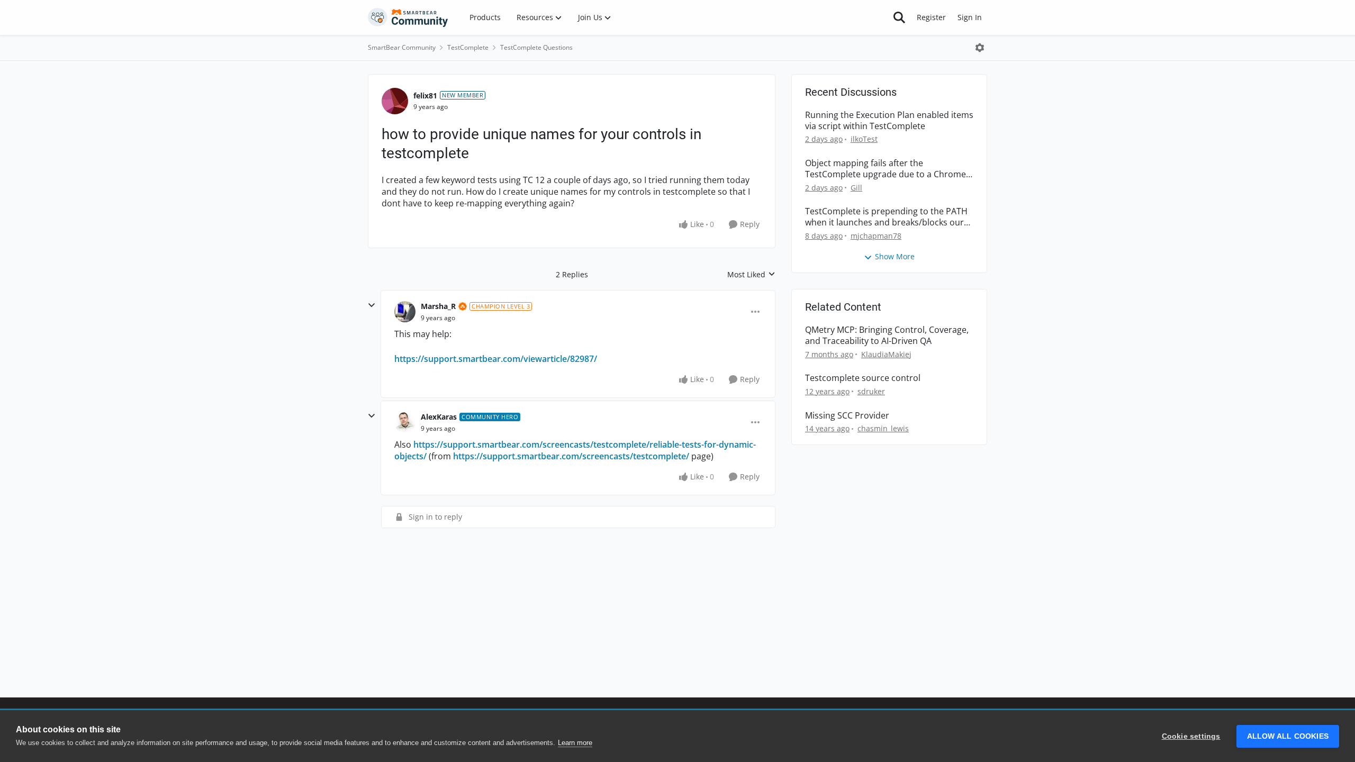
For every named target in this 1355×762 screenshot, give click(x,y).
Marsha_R (438, 306)
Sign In (969, 17)
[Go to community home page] (408, 17)
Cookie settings (1191, 736)
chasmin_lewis (883, 428)
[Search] (899, 17)
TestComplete (468, 47)
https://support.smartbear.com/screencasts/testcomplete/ (571, 456)
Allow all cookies (1288, 736)
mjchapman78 (876, 236)
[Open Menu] (979, 47)
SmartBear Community (402, 47)
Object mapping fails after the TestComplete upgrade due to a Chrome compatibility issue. (885, 169)
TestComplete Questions (536, 47)
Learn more (575, 743)
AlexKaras (439, 417)
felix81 (425, 95)
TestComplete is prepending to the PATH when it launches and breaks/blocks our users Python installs (886, 217)
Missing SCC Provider (847, 415)
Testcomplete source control (862, 378)
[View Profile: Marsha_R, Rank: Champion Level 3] (404, 311)
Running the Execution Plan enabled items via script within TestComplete (889, 121)
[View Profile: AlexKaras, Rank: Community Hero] (404, 422)
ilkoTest (864, 139)
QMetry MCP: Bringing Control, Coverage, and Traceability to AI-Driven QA (887, 335)
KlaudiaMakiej (886, 354)
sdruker (871, 391)
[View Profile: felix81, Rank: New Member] (395, 101)
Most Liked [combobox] (751, 274)
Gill (856, 188)
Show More (895, 256)
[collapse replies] (371, 305)
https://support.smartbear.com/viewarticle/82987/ (495, 359)
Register (931, 17)
